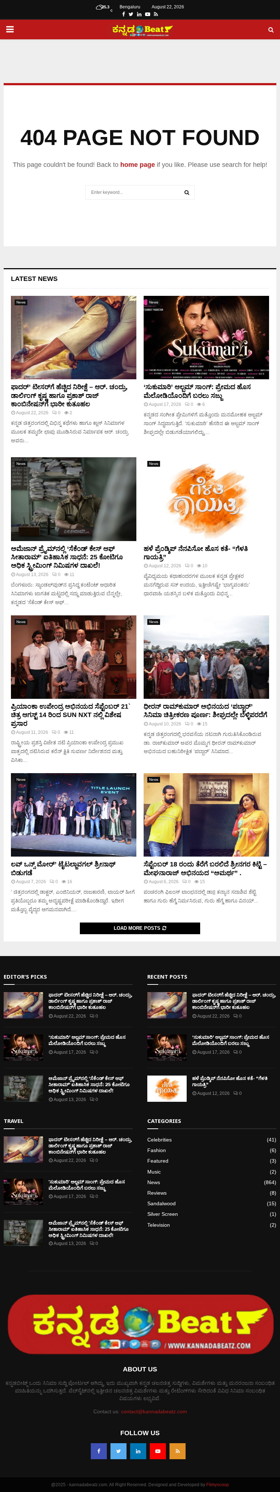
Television (158, 1225)
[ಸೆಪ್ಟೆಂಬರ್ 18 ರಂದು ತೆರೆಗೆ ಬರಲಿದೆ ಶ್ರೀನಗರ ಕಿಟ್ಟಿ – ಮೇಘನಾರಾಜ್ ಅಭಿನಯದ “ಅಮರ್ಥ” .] (206, 815)
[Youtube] (158, 1451)
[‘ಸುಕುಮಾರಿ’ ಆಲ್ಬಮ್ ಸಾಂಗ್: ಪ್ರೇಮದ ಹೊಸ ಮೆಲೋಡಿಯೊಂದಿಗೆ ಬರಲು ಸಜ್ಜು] (206, 337)
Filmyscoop (217, 1484)
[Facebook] (99, 1451)
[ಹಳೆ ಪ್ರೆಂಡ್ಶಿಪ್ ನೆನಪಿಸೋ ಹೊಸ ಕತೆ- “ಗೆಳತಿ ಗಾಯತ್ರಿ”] (206, 499)
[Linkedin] (138, 1451)
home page (137, 164)
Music (154, 1172)
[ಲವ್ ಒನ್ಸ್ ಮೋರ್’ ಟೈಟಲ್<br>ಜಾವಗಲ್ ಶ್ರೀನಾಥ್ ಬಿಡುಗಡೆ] (73, 815)
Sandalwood (161, 1203)
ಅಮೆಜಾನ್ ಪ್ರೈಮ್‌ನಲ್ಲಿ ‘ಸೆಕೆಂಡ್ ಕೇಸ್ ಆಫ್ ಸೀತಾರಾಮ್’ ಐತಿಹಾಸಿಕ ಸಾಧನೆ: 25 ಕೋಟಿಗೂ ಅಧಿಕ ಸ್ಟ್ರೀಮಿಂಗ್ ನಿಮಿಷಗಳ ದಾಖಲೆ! (67, 557)
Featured (157, 1161)
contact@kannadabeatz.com (154, 1411)
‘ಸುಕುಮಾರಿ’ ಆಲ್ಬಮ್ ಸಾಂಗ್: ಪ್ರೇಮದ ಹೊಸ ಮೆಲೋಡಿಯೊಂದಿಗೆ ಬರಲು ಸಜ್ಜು (87, 1040)
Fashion (156, 1150)
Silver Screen (162, 1214)
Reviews (157, 1193)
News (21, 302)
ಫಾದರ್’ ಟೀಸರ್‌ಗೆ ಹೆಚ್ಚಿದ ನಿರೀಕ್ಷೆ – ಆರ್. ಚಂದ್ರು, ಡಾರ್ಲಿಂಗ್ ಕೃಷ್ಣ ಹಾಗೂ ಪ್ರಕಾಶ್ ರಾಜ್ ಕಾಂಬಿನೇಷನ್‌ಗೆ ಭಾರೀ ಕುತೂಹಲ (69, 395)
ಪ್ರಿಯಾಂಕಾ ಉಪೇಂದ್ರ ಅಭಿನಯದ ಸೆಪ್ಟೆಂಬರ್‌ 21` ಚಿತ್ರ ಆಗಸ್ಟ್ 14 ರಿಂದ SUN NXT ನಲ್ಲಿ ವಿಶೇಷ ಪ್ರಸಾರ (71, 715)
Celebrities (159, 1140)
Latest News (34, 278)
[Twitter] (118, 1451)
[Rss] (178, 1451)
